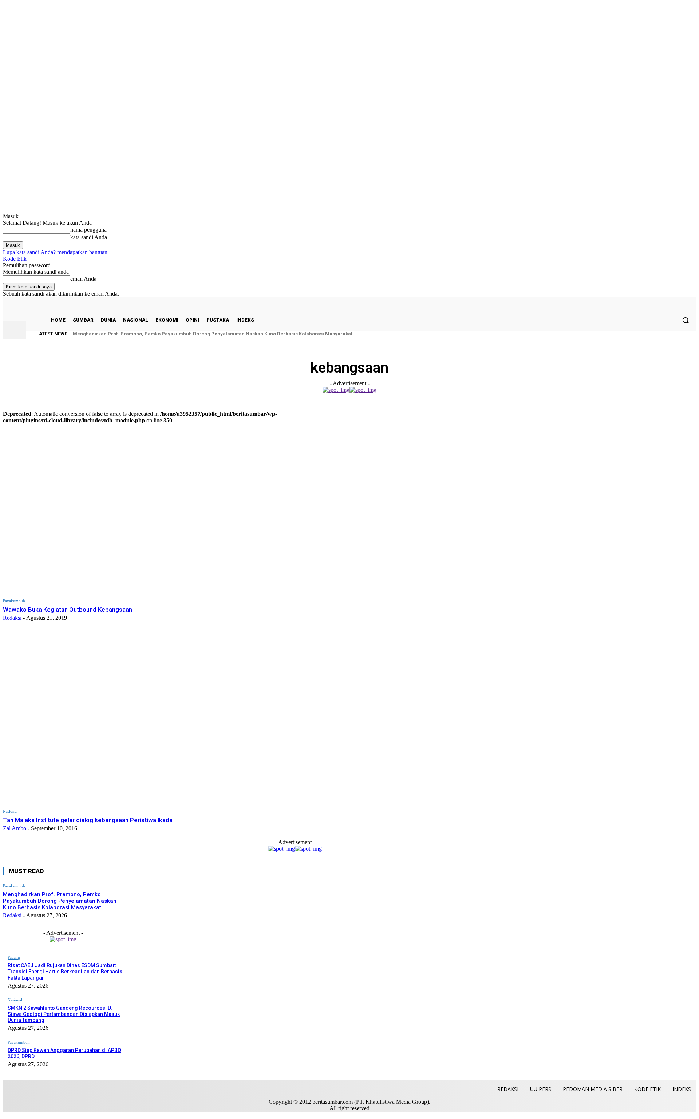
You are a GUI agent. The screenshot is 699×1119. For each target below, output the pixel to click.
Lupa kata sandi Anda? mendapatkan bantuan (55, 252)
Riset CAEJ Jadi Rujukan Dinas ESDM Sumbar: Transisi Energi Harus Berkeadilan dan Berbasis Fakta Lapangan (65, 971)
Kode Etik (15, 259)
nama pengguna (88, 229)
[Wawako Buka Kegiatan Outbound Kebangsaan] (151, 508)
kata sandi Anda (88, 237)
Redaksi (12, 618)
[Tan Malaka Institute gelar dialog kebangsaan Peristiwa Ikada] (151, 718)
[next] (674, 334)
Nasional (10, 811)
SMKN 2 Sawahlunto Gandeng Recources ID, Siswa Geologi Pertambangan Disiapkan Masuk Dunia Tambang (64, 1014)
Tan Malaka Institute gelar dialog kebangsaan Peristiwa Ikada (88, 820)
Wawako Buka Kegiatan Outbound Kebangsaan (67, 609)
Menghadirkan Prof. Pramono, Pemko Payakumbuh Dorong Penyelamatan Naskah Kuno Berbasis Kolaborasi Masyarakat (212, 333)
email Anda (83, 279)
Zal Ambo (14, 828)
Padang (14, 957)
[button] (685, 320)
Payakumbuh (14, 601)
